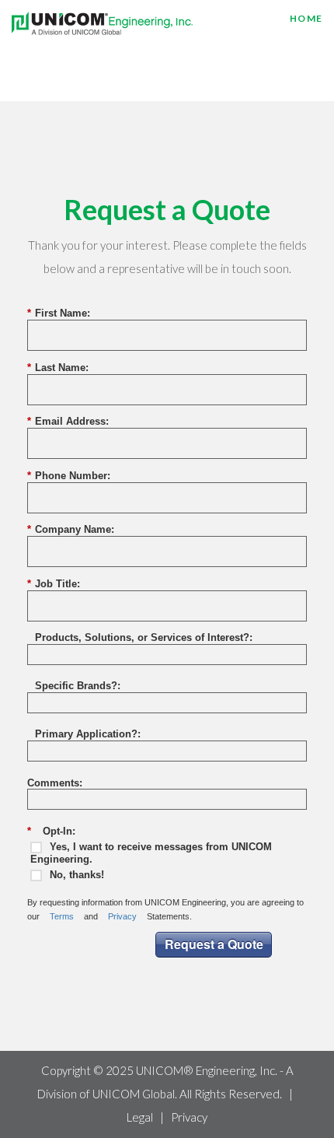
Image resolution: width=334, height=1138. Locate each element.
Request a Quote (214, 944)
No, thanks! (77, 875)
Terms (62, 916)
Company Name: (70, 529)
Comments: (54, 783)
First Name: (58, 313)
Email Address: (68, 421)
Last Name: (58, 367)
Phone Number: (68, 475)
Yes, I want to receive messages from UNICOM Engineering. (151, 853)
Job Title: (53, 584)
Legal (140, 1117)
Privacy (122, 916)
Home (306, 18)
